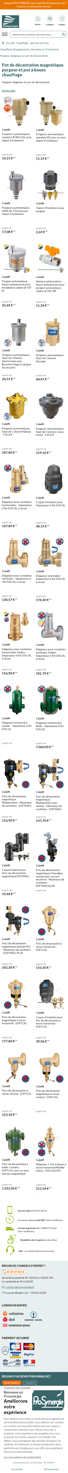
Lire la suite (8, 90)
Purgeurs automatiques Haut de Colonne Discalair (50, 358)
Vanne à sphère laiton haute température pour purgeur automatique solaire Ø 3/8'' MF (50, 286)
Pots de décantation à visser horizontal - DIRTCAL (49, 946)
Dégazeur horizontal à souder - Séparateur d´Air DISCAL (17, 726)
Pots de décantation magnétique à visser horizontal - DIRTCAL (14, 1020)
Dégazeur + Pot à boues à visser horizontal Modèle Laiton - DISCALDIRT (51, 1167)
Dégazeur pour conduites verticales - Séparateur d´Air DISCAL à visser (17, 579)
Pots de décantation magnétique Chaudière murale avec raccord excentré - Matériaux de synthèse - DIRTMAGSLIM (50, 877)
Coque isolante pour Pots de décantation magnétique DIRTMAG (15, 873)
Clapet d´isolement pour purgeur (50, 209)
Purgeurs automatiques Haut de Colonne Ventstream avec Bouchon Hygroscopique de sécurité (16, 361)
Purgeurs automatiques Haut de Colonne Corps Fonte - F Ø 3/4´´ (50, 432)
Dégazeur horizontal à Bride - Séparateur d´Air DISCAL (50, 726)
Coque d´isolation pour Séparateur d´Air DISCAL (50, 503)
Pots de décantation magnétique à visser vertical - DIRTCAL (48, 1094)
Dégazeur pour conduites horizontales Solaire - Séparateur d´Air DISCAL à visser (17, 653)
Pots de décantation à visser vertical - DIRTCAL (17, 1092)
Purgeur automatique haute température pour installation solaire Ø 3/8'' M (17, 286)
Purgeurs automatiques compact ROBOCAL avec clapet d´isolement (17, 137)
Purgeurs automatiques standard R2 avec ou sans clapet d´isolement (51, 137)
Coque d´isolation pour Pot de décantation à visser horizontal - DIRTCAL (49, 1022)
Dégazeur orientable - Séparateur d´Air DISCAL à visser (50, 579)
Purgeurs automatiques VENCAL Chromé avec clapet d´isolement (16, 211)
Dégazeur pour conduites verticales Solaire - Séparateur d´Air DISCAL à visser (51, 654)
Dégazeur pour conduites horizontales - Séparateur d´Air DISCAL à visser (17, 505)
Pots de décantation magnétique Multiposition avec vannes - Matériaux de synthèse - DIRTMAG (49, 803)
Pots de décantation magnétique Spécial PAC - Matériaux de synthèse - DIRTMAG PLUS (16, 948)
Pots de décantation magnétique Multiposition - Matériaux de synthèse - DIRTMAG (17, 801)
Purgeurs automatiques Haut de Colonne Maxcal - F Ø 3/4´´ (16, 431)
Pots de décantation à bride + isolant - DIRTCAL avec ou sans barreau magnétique (15, 1168)
